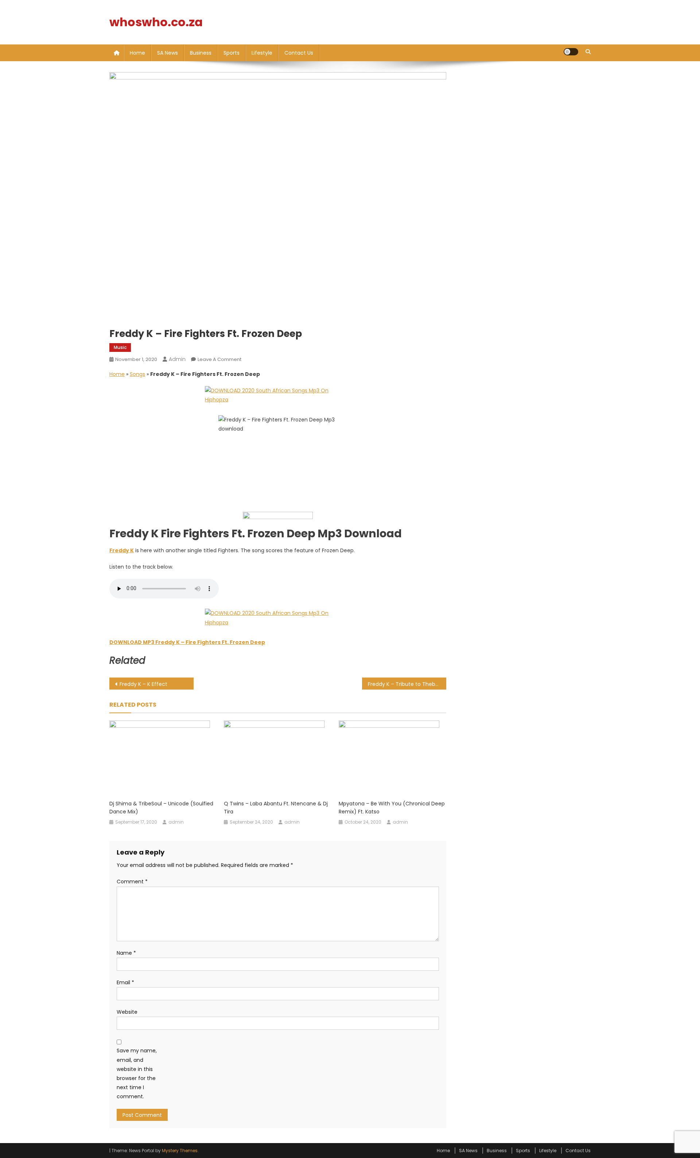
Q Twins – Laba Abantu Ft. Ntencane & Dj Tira (276, 807)
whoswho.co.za (156, 22)
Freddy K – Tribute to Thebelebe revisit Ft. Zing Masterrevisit (407, 684)
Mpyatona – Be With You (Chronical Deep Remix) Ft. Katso (392, 807)
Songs (137, 374)
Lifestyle (262, 52)
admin (177, 359)
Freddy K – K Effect (143, 684)
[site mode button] (571, 51)
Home (137, 52)
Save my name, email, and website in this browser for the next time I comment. (137, 1073)
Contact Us (298, 52)
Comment (132, 881)
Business (200, 52)
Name (126, 953)
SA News (167, 52)
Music (120, 347)
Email (125, 982)
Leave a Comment (219, 359)
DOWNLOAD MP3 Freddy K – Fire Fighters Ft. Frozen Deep (187, 642)
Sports (231, 52)
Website (127, 1012)
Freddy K (121, 550)
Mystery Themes (180, 1150)
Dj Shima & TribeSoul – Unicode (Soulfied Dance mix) (161, 807)
